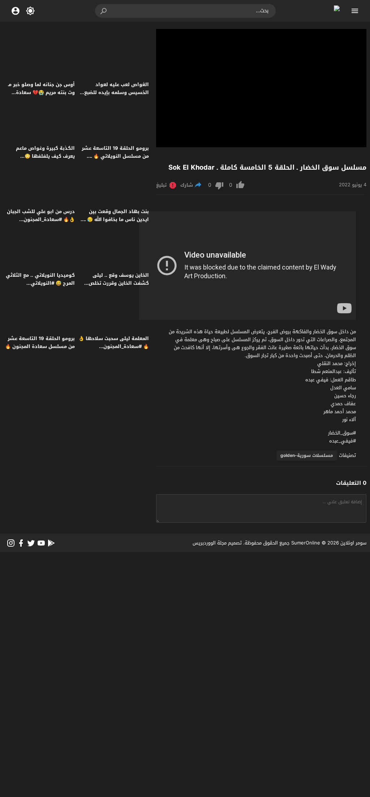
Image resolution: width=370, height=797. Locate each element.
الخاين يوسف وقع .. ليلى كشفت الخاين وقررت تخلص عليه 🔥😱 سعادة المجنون (119, 283)
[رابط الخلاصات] (51, 543)
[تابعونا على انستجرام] (11, 543)
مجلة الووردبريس (210, 542)
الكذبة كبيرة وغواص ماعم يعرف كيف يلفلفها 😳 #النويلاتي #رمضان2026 (45, 156)
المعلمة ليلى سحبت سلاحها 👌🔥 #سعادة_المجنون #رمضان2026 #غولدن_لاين (113, 346)
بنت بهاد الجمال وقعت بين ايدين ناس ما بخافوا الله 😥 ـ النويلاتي (117, 219)
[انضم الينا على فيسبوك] (21, 543)
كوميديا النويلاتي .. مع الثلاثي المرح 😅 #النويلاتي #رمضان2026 (40, 283)
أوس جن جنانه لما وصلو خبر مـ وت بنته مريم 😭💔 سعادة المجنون (41, 92)
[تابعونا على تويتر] (31, 543)
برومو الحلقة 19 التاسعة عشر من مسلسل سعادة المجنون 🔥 (40, 342)
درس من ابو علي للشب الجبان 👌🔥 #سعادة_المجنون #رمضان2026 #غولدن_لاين (41, 219)
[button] (104, 11)
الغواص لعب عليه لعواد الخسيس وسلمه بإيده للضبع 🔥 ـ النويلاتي (116, 92)
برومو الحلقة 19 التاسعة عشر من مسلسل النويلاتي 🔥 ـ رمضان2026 (115, 156)
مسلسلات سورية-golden (306, 455)
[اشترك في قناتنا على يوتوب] (41, 543)
